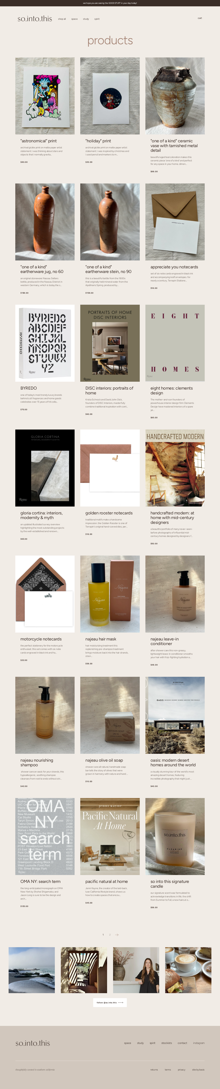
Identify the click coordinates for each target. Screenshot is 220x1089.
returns (154, 1069)
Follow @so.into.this (107, 1003)
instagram (199, 1043)
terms (168, 1069)
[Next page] (116, 935)
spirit (152, 1043)
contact (182, 1043)
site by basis (198, 1069)
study (140, 1043)
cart (200, 18)
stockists (166, 1043)
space (127, 1043)
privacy (181, 1069)
